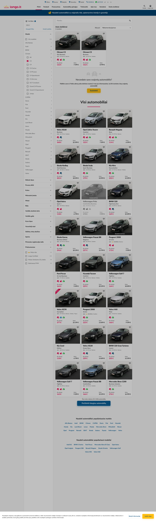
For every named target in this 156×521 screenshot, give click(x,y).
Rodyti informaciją (134, 516)
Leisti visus (148, 516)
